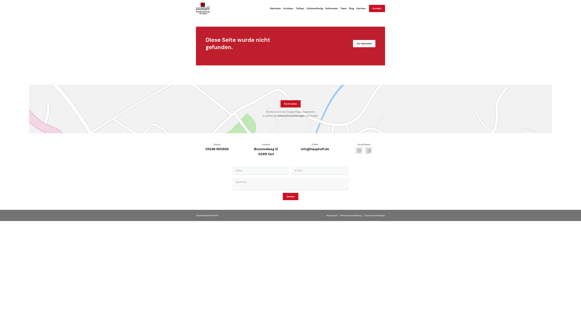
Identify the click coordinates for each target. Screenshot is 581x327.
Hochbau (288, 8)
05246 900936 (217, 149)
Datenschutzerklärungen (291, 115)
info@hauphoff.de (315, 149)
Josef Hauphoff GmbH (207, 215)
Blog (351, 8)
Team (343, 8)
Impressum (332, 215)
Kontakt (377, 8)
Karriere (360, 8)
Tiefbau (300, 8)
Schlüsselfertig (315, 8)
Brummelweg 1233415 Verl (266, 151)
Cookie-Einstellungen (374, 215)
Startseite (275, 8)
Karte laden (290, 103)
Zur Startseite (364, 43)
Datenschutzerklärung (351, 215)
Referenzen (331, 8)
